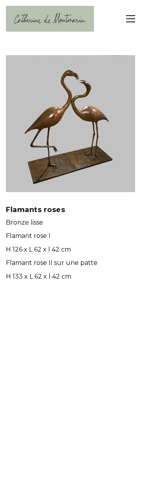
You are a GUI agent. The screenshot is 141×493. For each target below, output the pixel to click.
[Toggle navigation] (130, 18)
